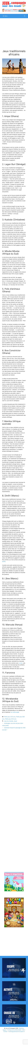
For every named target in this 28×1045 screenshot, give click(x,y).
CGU (23, 1030)
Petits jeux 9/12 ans (10, 719)
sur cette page (15, 712)
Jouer (15, 721)
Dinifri (3, 561)
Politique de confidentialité (14, 1030)
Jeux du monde (8, 721)
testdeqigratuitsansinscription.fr (16, 1031)
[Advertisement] (14, 35)
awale (20, 663)
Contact (5, 1031)
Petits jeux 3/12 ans (9, 716)
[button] (25, 16)
